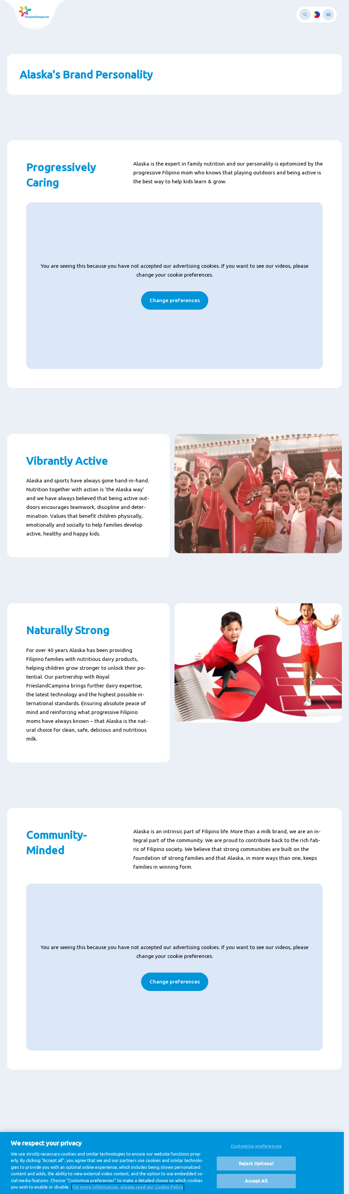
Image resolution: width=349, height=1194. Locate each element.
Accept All (256, 1180)
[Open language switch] (316, 14)
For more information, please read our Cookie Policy (127, 1186)
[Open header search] (304, 14)
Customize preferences (256, 1146)
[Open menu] (328, 14)
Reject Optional (256, 1163)
